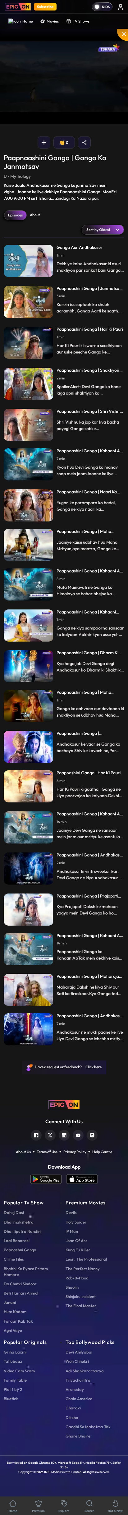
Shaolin (72, 1287)
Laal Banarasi (17, 1240)
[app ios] (82, 1179)
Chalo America (79, 1398)
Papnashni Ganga (20, 1249)
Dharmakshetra (19, 1222)
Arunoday (75, 1389)
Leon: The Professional (86, 1259)
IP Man (72, 1231)
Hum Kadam (15, 1311)
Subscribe (45, 6)
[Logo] (18, 6)
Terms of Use (47, 1151)
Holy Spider (76, 1222)
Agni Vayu (13, 1330)
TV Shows (81, 21)
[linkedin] (64, 1134)
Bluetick (11, 1398)
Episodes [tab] (15, 215)
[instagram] (92, 1134)
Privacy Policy (74, 1151)
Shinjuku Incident (81, 1296)
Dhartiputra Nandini (22, 1231)
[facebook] (36, 1134)
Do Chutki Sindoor (20, 1283)
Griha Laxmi (15, 1352)
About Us (23, 1151)
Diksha (72, 1417)
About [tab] (35, 214)
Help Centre (102, 1151)
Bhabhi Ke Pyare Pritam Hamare (26, 1271)
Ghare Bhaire (78, 1435)
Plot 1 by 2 (13, 1389)
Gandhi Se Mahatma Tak (88, 1426)
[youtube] (78, 1134)
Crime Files (14, 1259)
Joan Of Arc (76, 1240)
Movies (53, 21)
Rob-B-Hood (77, 1277)
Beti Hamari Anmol (21, 1293)
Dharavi (73, 1407)
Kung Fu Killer (78, 1249)
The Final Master (81, 1305)
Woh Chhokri (77, 1361)
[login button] (120, 7)
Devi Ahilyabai (79, 1352)
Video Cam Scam (19, 1370)
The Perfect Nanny (83, 1268)
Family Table (15, 1380)
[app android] (48, 1179)
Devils (71, 1212)
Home (27, 21)
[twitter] (50, 1134)
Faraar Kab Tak (18, 1321)
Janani (10, 1302)
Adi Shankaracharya (85, 1370)
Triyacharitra (78, 1380)
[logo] (64, 1104)
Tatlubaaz (13, 1361)
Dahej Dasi (14, 1212)
